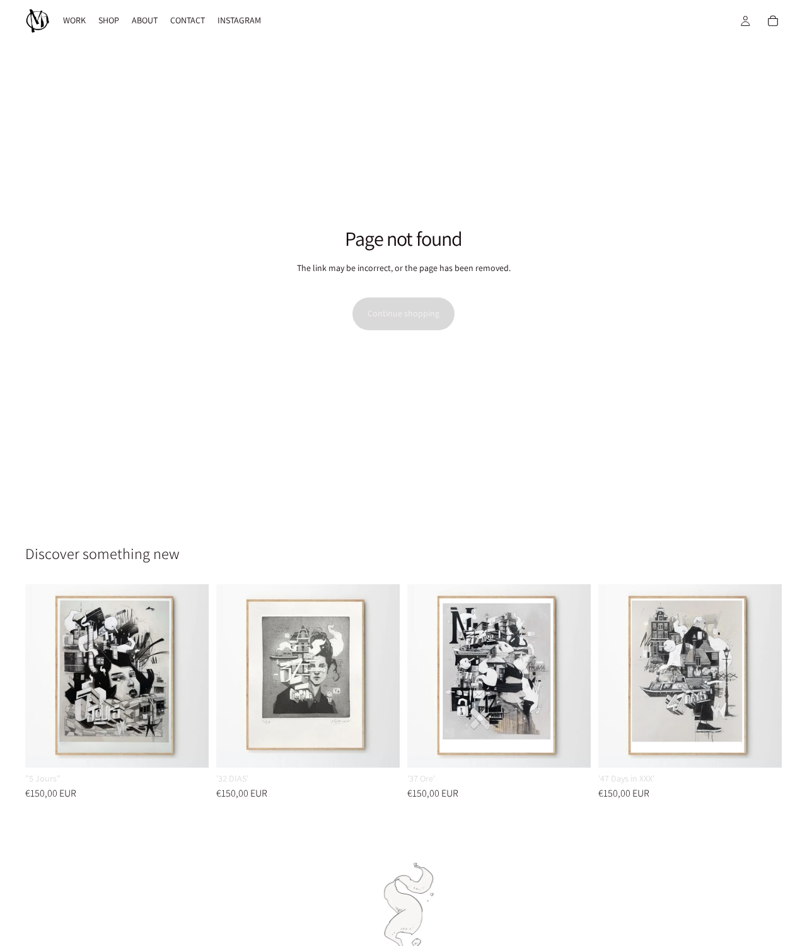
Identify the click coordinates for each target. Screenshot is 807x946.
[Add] (189, 748)
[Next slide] (190, 676)
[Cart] (773, 21)
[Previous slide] (44, 676)
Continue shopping (403, 313)
